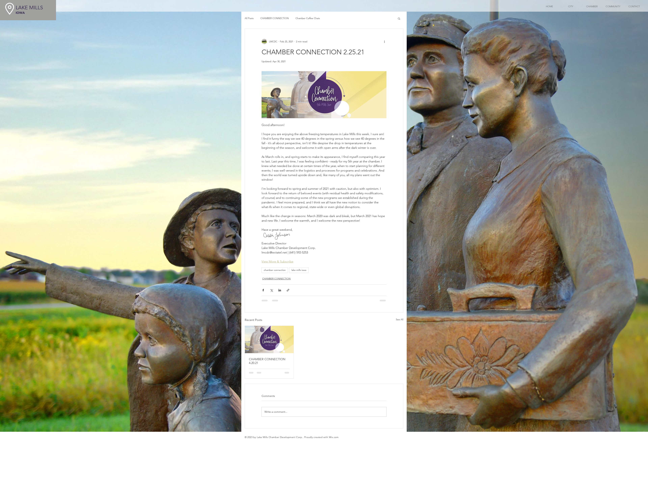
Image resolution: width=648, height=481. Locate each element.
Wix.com (334, 437)
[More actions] (384, 41)
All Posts (249, 18)
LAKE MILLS (29, 8)
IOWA (20, 13)
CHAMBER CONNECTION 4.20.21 (267, 361)
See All (399, 319)
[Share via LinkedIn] (279, 290)
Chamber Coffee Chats (307, 18)
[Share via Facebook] (263, 290)
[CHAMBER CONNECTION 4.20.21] (269, 339)
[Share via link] (288, 290)
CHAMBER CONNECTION (274, 18)
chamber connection (275, 270)
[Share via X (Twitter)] (271, 290)
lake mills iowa (298, 270)
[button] (399, 18)
